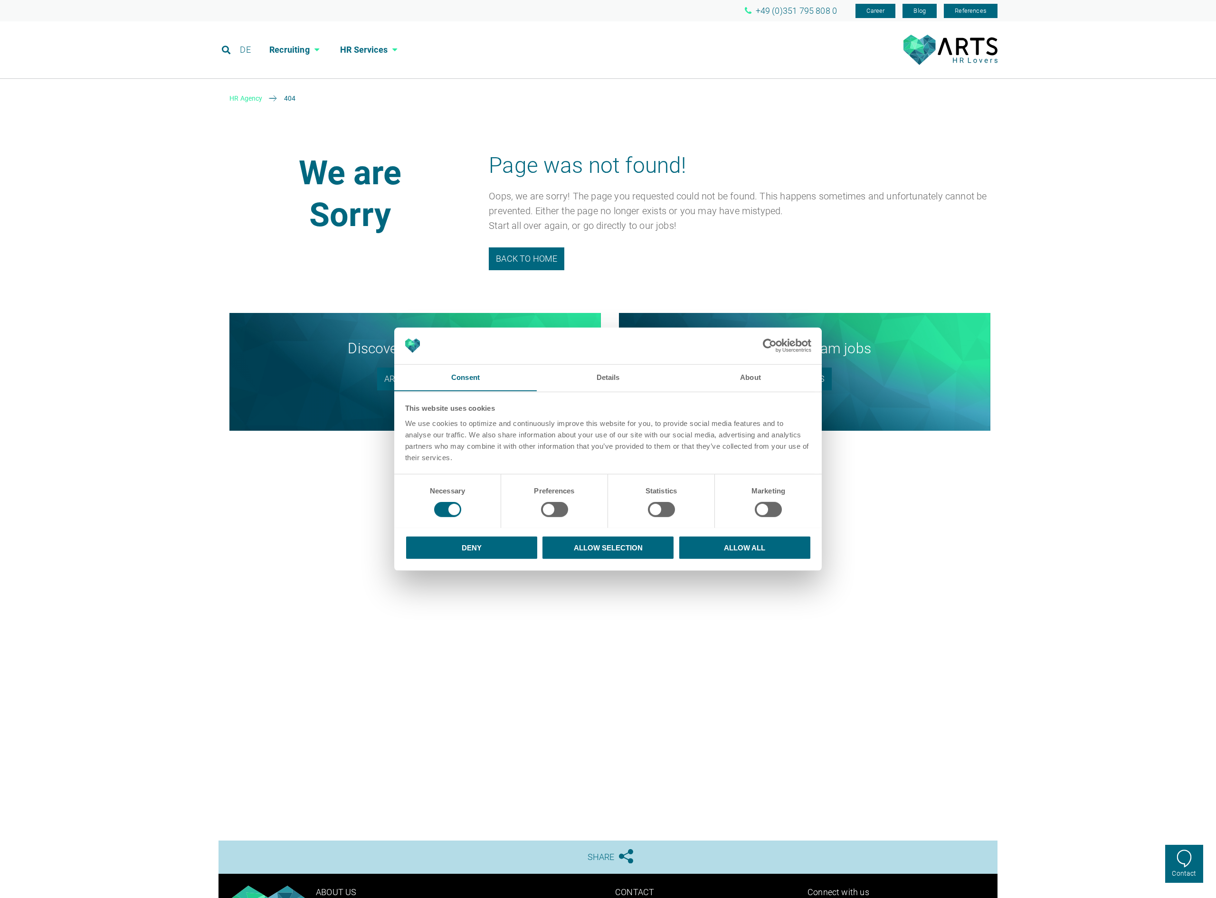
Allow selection (608, 547)
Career (875, 10)
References (971, 10)
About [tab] (750, 377)
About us (336, 892)
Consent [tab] (465, 377)
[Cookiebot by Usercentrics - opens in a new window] (769, 346)
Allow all (744, 547)
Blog (919, 10)
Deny (472, 547)
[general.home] (950, 62)
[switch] (554, 509)
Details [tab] (608, 377)
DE (245, 50)
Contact (1184, 873)
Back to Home (526, 259)
